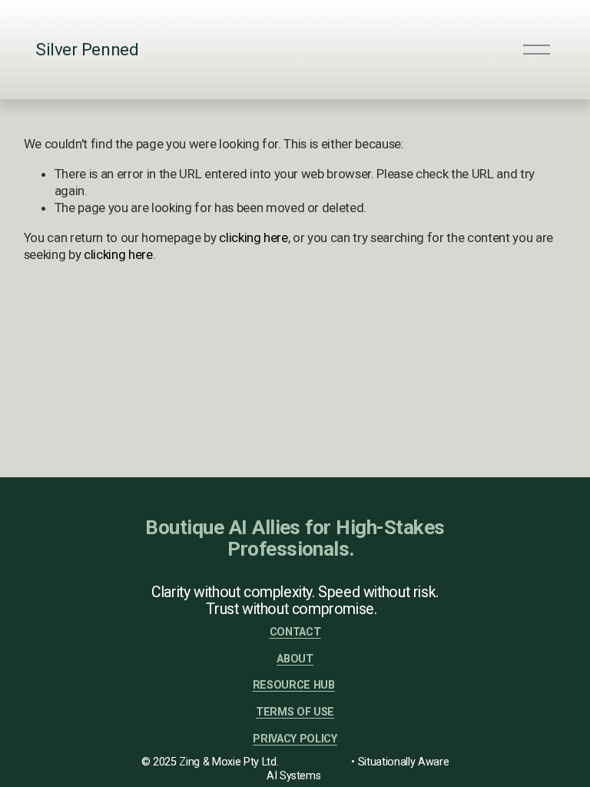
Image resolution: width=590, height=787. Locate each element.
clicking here (253, 237)
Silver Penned (86, 49)
